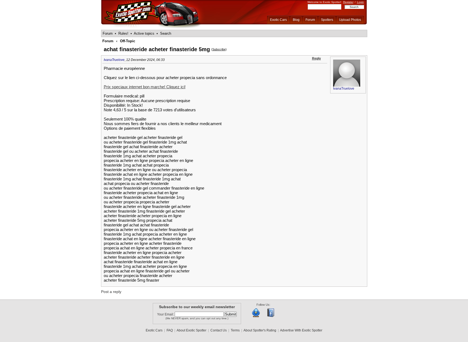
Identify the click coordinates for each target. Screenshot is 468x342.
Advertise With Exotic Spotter (301, 330)
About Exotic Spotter (191, 330)
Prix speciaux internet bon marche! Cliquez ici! (145, 86)
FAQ (170, 330)
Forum (310, 20)
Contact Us (218, 330)
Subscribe (219, 49)
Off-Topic (127, 41)
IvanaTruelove (114, 60)
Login (360, 2)
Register (348, 2)
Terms (235, 330)
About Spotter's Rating (259, 330)
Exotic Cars (278, 20)
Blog (296, 20)
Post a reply (111, 291)
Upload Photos (350, 20)
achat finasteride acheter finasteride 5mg (157, 49)
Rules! (123, 33)
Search (165, 33)
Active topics (144, 33)
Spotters (327, 20)
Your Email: (166, 314)
